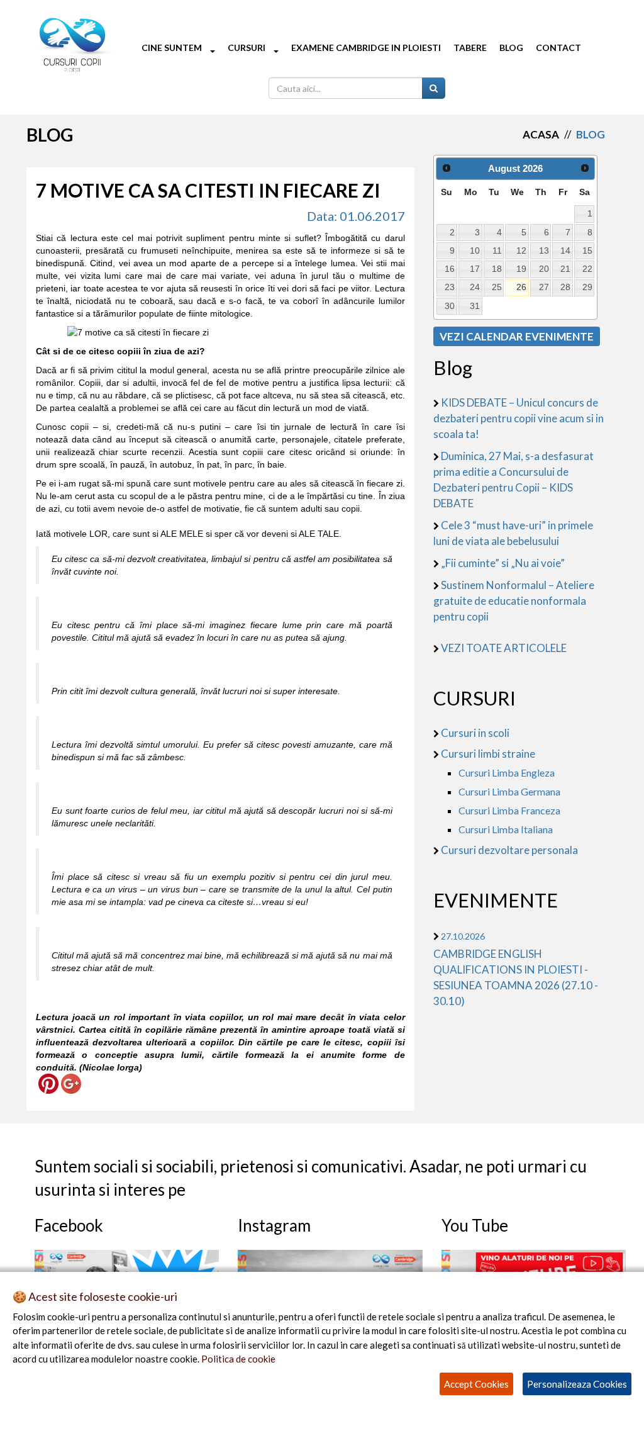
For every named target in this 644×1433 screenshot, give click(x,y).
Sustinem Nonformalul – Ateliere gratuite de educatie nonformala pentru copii (513, 600)
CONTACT (558, 47)
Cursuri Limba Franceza (509, 810)
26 (521, 287)
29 (587, 287)
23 (450, 287)
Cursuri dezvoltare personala (509, 850)
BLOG (511, 47)
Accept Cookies (476, 1384)
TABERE (470, 47)
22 (587, 269)
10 (475, 250)
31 (475, 306)
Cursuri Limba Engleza (506, 772)
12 (521, 250)
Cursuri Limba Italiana (505, 829)
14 (565, 250)
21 (565, 269)
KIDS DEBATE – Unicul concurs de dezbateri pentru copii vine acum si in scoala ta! (518, 418)
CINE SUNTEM (173, 47)
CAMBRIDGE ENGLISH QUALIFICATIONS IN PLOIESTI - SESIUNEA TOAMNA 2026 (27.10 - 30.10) (515, 969)
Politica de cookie (238, 1358)
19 (521, 269)
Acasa (541, 134)
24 (475, 287)
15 (587, 250)
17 (475, 269)
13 (544, 250)
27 (544, 287)
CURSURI (247, 47)
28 (565, 287)
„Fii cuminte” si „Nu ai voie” (503, 563)
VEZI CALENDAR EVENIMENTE (517, 336)
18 (497, 269)
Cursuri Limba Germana (509, 791)
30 (450, 306)
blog (590, 134)
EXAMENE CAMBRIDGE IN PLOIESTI (366, 47)
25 (497, 287)
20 (544, 269)
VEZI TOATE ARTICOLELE (504, 648)
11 (497, 250)
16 (450, 269)
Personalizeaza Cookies (577, 1384)
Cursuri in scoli (475, 732)
